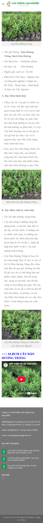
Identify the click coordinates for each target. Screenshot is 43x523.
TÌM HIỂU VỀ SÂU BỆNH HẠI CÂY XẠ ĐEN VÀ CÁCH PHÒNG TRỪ (23, 451)
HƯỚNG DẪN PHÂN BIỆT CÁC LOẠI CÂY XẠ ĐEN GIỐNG (23, 459)
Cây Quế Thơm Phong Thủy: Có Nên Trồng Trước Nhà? (22, 466)
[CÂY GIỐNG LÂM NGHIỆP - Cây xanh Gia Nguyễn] (23, 4)
